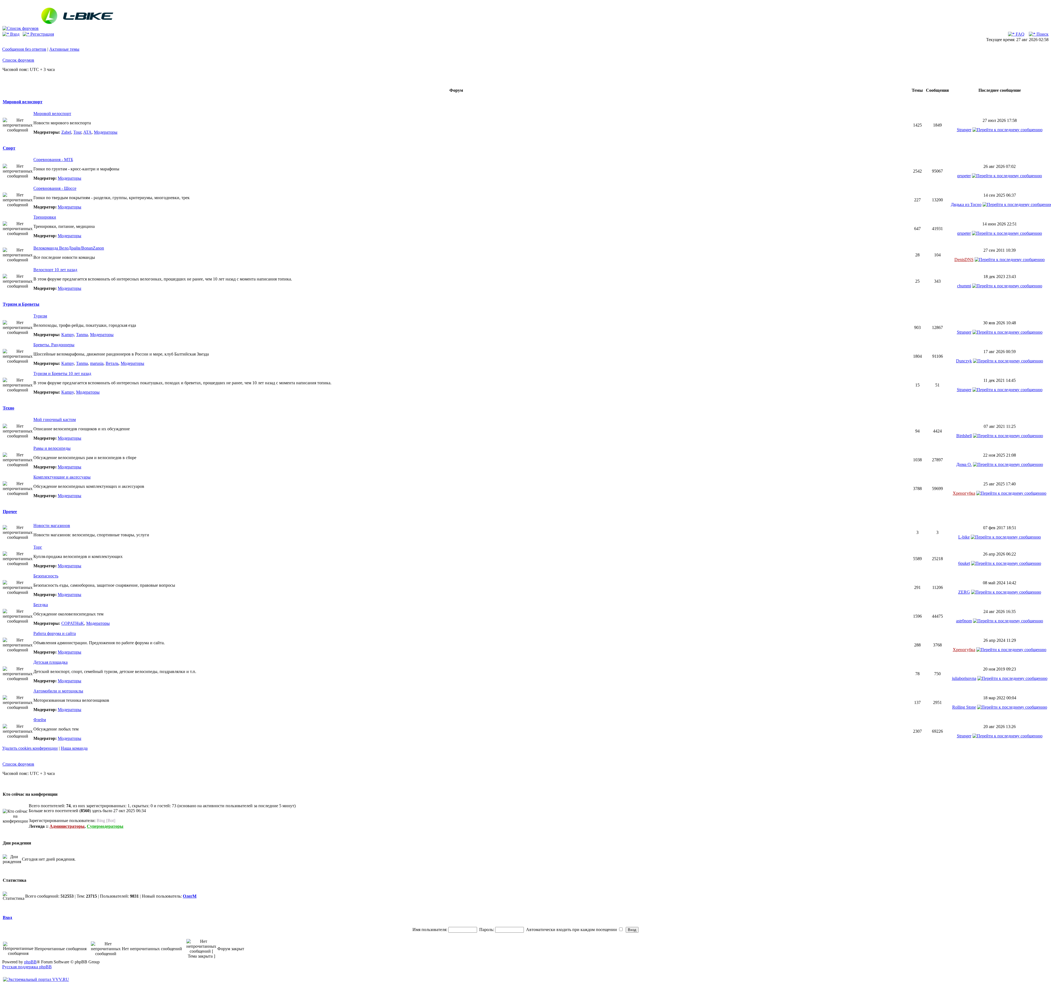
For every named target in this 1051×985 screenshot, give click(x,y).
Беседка (40, 604)
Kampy (67, 334)
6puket (964, 563)
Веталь (112, 363)
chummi (964, 286)
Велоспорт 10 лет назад (55, 269)
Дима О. (964, 464)
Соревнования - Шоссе (54, 188)
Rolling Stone (964, 707)
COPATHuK (72, 623)
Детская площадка (50, 662)
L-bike (964, 537)
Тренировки (44, 217)
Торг (37, 547)
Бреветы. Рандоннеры (53, 344)
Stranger (964, 129)
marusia (96, 363)
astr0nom (964, 621)
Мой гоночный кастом (54, 419)
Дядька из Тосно (966, 204)
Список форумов (18, 60)
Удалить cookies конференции (30, 748)
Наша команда (74, 748)
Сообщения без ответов (24, 49)
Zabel (66, 132)
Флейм (39, 719)
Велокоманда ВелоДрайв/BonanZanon (68, 248)
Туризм (40, 316)
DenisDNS (964, 259)
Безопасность (45, 576)
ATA (87, 132)
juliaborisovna (964, 678)
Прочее (10, 511)
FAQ (1019, 34)
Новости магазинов (51, 525)
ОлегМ (190, 896)
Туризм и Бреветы (21, 304)
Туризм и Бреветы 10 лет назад (62, 373)
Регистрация (41, 34)
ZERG (964, 592)
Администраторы (67, 826)
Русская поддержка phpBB (27, 966)
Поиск (1042, 34)
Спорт (9, 148)
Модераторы (105, 132)
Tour (77, 132)
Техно (8, 408)
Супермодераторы (105, 826)
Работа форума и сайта (54, 633)
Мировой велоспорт (22, 101)
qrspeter (964, 175)
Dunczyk (964, 361)
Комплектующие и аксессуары (62, 477)
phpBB (30, 962)
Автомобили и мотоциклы (58, 691)
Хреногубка (964, 493)
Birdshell (964, 435)
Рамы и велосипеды (52, 448)
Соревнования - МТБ (53, 159)
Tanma (82, 334)
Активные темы (64, 49)
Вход (14, 34)
